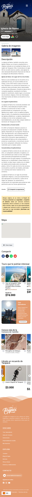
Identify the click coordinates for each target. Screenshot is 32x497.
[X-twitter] (7, 256)
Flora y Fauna (6, 462)
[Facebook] (3, 256)
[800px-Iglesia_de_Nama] (6, 52)
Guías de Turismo (7, 435)
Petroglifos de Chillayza (12, 351)
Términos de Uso (22, 492)
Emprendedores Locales (9, 440)
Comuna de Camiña (6, 33)
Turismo (5, 453)
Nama (12, 33)
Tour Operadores (7, 432)
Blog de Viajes (6, 456)
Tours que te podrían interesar (16, 264)
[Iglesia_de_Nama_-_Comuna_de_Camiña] (16, 52)
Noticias (5, 459)
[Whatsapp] (11, 256)
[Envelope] (15, 256)
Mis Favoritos (6, 443)
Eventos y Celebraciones (9, 464)
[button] (2, 277)
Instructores (6, 438)
